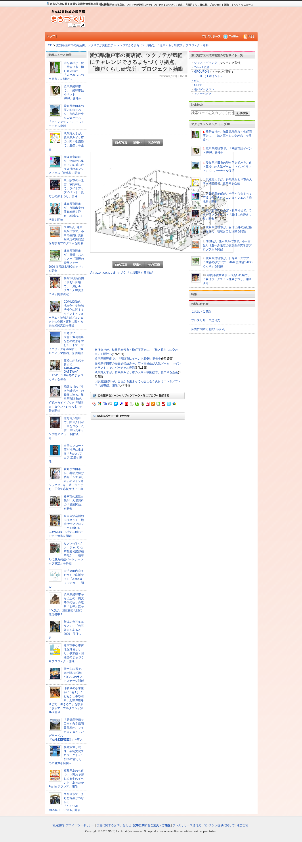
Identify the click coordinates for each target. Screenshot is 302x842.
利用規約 (58, 825)
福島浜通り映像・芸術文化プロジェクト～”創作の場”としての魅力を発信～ (66, 755)
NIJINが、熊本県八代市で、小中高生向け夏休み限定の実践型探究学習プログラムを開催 (66, 235)
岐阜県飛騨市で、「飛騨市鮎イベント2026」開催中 (128, 358)
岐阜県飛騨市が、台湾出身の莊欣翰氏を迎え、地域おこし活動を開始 (66, 211)
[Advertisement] (170, 19)
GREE (198, 85)
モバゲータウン (204, 89)
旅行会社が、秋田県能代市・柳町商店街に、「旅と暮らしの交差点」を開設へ (66, 71)
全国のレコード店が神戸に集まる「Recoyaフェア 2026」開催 (66, 453)
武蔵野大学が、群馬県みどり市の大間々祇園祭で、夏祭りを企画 (66, 141)
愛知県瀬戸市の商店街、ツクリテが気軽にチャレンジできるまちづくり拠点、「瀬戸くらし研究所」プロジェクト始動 (132, 45)
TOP (49, 45)
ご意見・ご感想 (201, 311)
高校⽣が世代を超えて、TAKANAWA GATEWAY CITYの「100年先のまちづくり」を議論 (66, 370)
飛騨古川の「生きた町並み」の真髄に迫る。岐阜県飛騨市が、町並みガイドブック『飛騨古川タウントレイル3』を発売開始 (66, 398)
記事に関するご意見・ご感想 (151, 825)
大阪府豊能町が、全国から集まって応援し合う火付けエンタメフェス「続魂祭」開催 (66, 164)
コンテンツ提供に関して (219, 825)
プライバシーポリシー (80, 825)
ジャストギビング (205, 62)
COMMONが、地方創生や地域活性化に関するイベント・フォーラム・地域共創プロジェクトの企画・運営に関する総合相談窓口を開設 (66, 313)
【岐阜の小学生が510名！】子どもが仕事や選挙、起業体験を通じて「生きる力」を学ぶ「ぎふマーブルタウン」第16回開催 (66, 700)
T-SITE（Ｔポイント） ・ (207, 78)
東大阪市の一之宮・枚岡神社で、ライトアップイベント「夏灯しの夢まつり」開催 (66, 188)
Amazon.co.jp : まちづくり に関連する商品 (121, 272)
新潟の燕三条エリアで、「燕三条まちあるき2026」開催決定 (66, 629)
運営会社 (242, 825)
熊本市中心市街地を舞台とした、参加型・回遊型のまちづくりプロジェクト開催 (66, 653)
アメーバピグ (202, 93)
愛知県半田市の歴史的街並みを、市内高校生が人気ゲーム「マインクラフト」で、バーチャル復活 (227, 166)
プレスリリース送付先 (205, 320)
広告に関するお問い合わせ (208, 329)
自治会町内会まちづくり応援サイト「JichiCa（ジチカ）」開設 (66, 578)
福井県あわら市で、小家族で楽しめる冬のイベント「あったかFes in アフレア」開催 (66, 778)
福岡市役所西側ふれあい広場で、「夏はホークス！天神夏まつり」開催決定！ (66, 286)
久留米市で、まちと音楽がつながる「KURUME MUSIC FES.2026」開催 (66, 802)
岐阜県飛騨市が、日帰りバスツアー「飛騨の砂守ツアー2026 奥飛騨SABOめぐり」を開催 (227, 262)
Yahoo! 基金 (202, 67)
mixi (196, 80)
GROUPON (201, 71)
